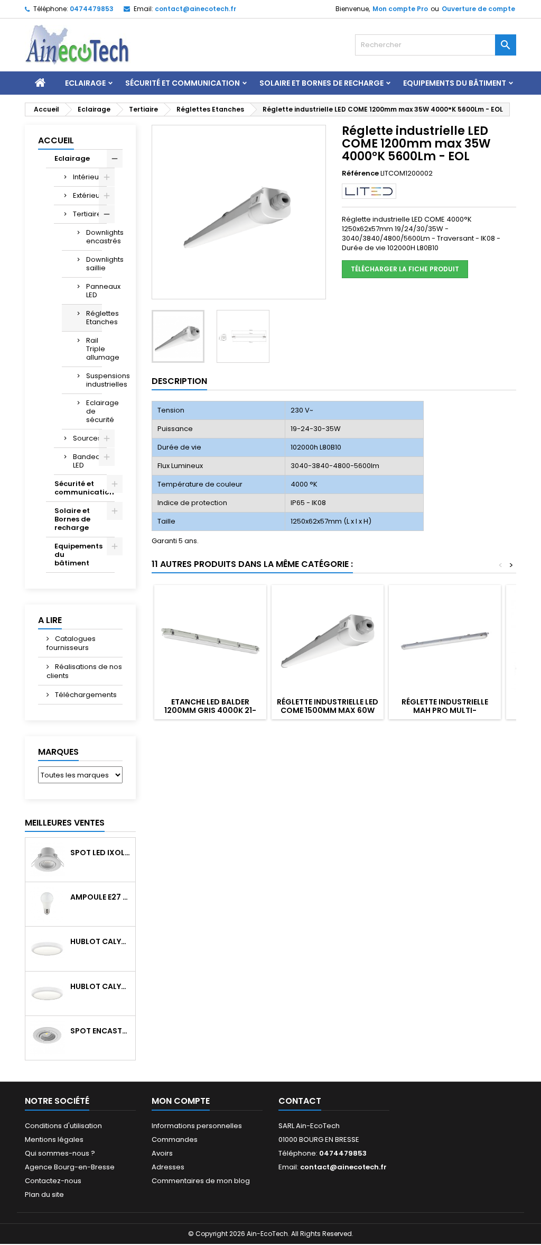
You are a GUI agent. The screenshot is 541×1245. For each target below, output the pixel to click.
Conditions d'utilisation (63, 1126)
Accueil (56, 140)
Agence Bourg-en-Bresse (70, 1167)
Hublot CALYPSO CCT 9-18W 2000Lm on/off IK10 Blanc (100, 941)
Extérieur (87, 195)
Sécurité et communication (182, 83)
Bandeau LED (89, 461)
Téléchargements (85, 695)
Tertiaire (87, 214)
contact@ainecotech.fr (195, 8)
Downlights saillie (94, 263)
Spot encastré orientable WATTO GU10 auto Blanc (100, 1031)
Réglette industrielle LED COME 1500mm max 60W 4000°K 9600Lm (327, 710)
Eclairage (85, 83)
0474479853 (92, 8)
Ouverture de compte (478, 8)
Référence (360, 173)
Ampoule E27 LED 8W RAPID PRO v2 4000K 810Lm (100, 897)
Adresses (168, 1167)
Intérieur (87, 177)
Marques (58, 752)
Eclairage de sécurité (94, 411)
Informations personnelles (197, 1126)
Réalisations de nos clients (84, 671)
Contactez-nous (53, 1181)
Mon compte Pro (400, 8)
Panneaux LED (94, 290)
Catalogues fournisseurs (71, 643)
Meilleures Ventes (65, 823)
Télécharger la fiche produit (405, 268)
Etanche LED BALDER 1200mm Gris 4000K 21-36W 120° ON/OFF (210, 710)
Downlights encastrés (94, 236)
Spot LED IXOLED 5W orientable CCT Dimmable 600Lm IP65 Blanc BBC (100, 852)
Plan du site (44, 1194)
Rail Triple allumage (94, 348)
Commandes (175, 1139)
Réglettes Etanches (94, 317)
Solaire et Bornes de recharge (321, 83)
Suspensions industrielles (94, 380)
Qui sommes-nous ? (60, 1153)
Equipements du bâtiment (454, 83)
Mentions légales (54, 1139)
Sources (87, 438)
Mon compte (181, 1101)
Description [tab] (179, 381)
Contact (299, 1101)
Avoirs (162, 1153)
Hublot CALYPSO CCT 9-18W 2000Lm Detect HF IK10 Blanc (100, 986)
